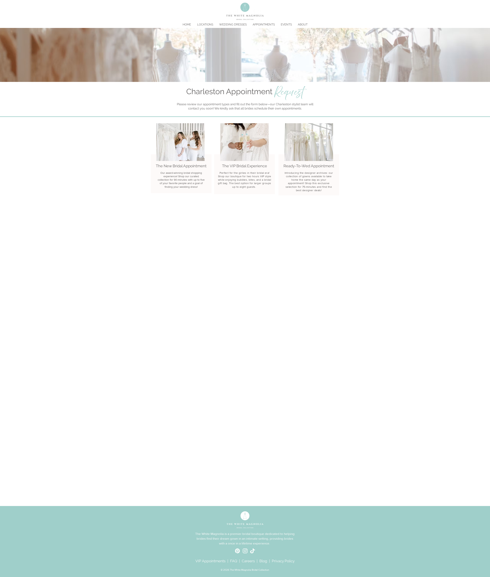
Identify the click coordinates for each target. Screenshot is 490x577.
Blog (263, 561)
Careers (248, 561)
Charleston (283, 104)
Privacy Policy (283, 561)
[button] (205, 24)
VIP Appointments (210, 561)
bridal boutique (253, 533)
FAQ (233, 561)
